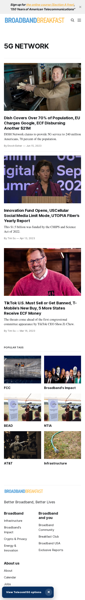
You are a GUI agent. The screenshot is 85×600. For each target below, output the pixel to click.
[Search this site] (72, 20)
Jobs (7, 584)
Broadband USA (49, 543)
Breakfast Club (49, 536)
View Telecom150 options (23, 592)
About (8, 570)
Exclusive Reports (51, 550)
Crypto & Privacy (15, 539)
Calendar (10, 577)
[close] (80, 7)
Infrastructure (13, 521)
